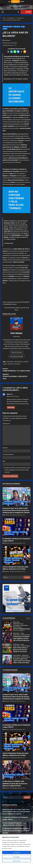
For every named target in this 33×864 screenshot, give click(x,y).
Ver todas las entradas (16, 356)
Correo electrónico (8, 454)
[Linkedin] (11, 51)
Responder (11, 407)
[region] (16, 849)
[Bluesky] (18, 51)
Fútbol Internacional (17, 558)
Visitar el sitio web (16, 352)
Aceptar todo (16, 852)
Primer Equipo (24, 501)
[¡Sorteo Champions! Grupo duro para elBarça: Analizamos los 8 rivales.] (16, 555)
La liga (22, 26)
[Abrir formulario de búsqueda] (18, 12)
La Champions (15, 532)
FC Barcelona (17, 26)
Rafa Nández (7, 40)
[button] (2, 12)
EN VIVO (28, 12)
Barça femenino (8, 501)
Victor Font (10, 364)
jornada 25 (25, 361)
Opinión (5, 28)
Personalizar (16, 857)
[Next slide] (29, 618)
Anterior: (16, 370)
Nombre (5, 448)
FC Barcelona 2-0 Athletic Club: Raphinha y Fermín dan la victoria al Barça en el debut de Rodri (7, 626)
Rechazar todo (16, 861)
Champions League (7, 26)
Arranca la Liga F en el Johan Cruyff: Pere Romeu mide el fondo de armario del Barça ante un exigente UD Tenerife (16, 510)
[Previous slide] (27, 618)
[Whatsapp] (14, 51)
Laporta (5, 364)
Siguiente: (15, 376)
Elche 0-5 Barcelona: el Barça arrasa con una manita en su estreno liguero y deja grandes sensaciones (7, 637)
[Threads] (21, 51)
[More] (24, 51)
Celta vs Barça (10, 361)
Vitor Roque (17, 364)
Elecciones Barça (18, 361)
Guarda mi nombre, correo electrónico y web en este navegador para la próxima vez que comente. (17, 470)
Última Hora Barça (8, 503)
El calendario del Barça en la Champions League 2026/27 (7, 659)
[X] (8, 51)
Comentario (6, 423)
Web (4, 461)
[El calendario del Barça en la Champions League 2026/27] (16, 527)
